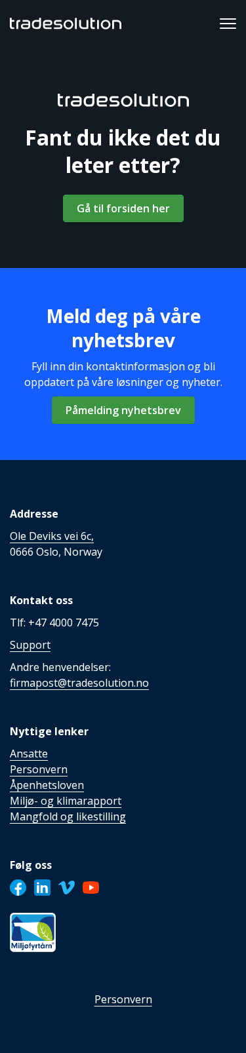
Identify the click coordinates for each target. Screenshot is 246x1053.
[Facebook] (18, 887)
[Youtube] (91, 887)
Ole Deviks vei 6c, (52, 536)
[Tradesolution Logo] (65, 23)
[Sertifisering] (33, 932)
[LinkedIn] (42, 887)
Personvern (123, 999)
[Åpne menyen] (228, 23)
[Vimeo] (66, 887)
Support (30, 645)
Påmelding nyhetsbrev (123, 410)
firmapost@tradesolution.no (79, 683)
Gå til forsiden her (123, 208)
